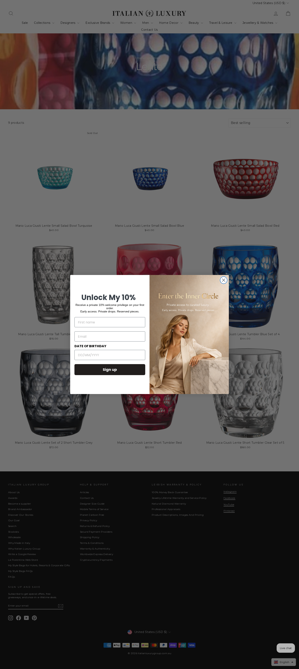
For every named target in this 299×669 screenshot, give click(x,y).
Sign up (110, 369)
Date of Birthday (90, 346)
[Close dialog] (223, 280)
